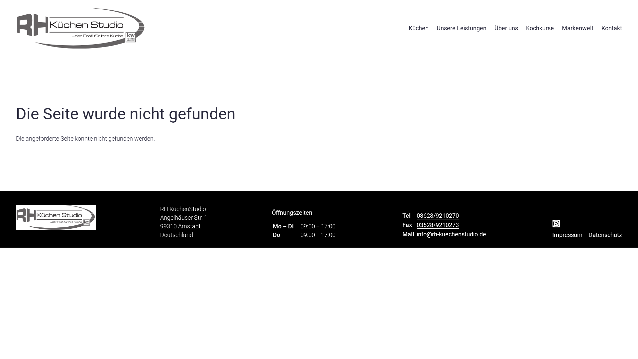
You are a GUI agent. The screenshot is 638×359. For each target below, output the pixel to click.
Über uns (506, 28)
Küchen (419, 28)
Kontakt (611, 28)
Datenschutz (605, 234)
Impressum (567, 234)
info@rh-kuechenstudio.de (451, 234)
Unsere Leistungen (461, 28)
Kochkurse (540, 28)
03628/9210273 (438, 224)
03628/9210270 (438, 215)
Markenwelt (577, 28)
